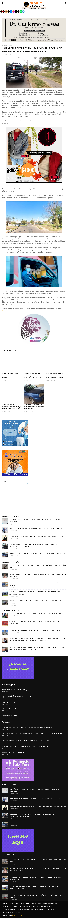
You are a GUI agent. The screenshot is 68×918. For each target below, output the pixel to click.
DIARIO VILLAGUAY (17, 915)
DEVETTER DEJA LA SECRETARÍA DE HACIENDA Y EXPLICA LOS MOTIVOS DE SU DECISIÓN (36, 528)
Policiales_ (9, 45)
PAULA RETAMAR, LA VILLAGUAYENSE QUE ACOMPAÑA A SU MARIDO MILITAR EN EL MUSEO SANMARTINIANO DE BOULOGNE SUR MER (37, 649)
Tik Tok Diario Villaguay (50, 903)
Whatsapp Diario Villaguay (10, 903)
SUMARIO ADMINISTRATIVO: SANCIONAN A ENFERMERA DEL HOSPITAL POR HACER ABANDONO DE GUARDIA (34, 593)
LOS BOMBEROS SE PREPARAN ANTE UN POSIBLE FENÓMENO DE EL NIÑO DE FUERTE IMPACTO (35, 602)
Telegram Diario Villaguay (27, 906)
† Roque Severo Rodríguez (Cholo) (14, 690)
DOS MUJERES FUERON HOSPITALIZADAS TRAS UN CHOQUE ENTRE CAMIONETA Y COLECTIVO (11, 407)
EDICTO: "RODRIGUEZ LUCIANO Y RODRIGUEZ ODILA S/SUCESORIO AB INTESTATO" (33, 734)
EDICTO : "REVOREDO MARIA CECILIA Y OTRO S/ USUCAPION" (25, 747)
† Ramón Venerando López (12, 709)
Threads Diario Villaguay (10, 906)
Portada (4, 45)
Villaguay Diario (36, 903)
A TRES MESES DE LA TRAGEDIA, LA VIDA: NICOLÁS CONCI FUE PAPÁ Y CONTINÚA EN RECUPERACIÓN (35, 584)
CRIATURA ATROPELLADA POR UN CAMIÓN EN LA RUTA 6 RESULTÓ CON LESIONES (12, 376)
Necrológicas (9, 684)
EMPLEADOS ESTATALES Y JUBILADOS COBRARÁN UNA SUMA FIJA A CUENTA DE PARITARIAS (37, 630)
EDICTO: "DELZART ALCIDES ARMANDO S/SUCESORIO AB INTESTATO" (28, 728)
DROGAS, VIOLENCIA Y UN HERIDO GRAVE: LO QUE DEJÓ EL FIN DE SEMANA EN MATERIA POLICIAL (33, 376)
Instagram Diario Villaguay (45, 906)
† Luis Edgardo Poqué (10, 715)
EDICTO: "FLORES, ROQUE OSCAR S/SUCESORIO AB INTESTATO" (26, 740)
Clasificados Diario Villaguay (11, 912)
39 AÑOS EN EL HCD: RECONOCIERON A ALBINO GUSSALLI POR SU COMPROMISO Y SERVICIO (37, 536)
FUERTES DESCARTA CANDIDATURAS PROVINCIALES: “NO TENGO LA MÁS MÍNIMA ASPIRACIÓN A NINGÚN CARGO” (34, 546)
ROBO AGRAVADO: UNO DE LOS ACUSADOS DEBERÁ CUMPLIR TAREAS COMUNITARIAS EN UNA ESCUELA (56, 376)
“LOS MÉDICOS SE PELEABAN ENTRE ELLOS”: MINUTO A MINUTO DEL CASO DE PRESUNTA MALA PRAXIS (36, 521)
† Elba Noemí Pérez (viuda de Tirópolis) (16, 696)
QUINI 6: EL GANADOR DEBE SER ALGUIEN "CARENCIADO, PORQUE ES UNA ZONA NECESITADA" (34, 623)
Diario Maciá (50, 909)
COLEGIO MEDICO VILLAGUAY (13, 753)
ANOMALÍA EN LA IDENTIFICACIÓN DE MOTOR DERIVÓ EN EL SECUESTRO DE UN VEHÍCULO (34, 407)
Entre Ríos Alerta (40, 909)
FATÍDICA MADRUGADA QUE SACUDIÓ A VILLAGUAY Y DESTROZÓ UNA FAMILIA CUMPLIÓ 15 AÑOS (37, 566)
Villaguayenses (25, 903)
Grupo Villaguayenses (9, 909)
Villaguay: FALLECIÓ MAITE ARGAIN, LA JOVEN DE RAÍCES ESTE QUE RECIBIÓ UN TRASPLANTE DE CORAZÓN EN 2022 (37, 575)
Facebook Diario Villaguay (25, 909)
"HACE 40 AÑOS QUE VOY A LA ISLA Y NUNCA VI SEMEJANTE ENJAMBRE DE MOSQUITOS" (36, 613)
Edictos (6, 722)
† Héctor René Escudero (10, 702)
